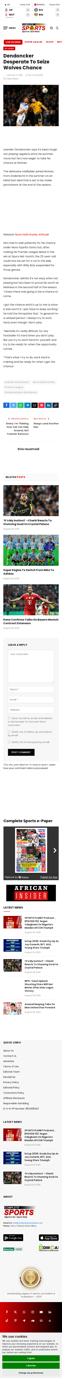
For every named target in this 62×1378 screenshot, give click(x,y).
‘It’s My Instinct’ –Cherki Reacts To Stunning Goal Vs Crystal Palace (27, 522)
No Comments (35, 75)
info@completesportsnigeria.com (27, 1223)
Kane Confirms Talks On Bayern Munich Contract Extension (31, 621)
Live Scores (13, 42)
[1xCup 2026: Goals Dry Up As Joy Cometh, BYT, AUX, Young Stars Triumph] (12, 945)
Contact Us (9, 1056)
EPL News (9, 48)
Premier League (14, 387)
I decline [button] (31, 1365)
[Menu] (9, 28)
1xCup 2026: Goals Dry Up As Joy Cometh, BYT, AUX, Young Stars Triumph (42, 944)
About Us (8, 1050)
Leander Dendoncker (17, 382)
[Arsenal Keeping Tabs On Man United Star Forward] (12, 1008)
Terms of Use (11, 1066)
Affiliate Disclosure (14, 1098)
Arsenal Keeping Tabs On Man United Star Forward (40, 1006)
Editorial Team (11, 1071)
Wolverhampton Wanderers (21, 392)
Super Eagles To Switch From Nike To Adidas (28, 572)
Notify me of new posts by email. (31, 742)
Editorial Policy (11, 1087)
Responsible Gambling (16, 1103)
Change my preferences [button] (31, 1373)
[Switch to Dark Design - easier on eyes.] (57, 28)
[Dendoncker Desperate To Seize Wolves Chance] (31, 125)
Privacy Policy (11, 1082)
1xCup (50, 41)
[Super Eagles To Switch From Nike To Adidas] (31, 550)
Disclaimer (9, 1077)
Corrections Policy (13, 1092)
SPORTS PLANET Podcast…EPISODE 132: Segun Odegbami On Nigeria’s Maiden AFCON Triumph (40, 922)
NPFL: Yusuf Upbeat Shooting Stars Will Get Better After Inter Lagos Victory (39, 986)
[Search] (51, 28)
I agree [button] (31, 1358)
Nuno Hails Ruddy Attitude (32, 234)
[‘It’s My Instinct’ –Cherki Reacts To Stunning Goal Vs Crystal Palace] (31, 500)
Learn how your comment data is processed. (29, 766)
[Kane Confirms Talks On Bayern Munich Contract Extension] (31, 599)
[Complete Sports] (34, 28)
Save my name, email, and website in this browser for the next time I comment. (30, 722)
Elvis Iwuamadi (28, 449)
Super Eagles (33, 41)
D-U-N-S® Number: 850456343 (21, 1108)
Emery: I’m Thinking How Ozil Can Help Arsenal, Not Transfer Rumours (17, 429)
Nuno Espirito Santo (44, 382)
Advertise (8, 1061)
